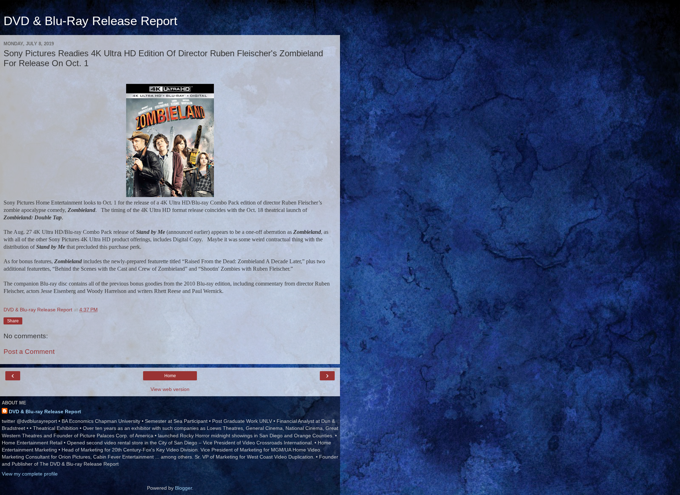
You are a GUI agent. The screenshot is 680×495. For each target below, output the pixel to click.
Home (170, 375)
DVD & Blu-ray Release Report (45, 411)
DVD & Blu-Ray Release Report (90, 21)
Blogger (183, 488)
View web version (170, 389)
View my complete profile (30, 474)
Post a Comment (29, 351)
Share (13, 320)
